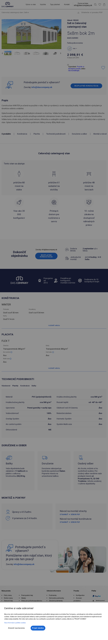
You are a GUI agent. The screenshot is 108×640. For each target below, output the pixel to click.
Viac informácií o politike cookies (15, 623)
